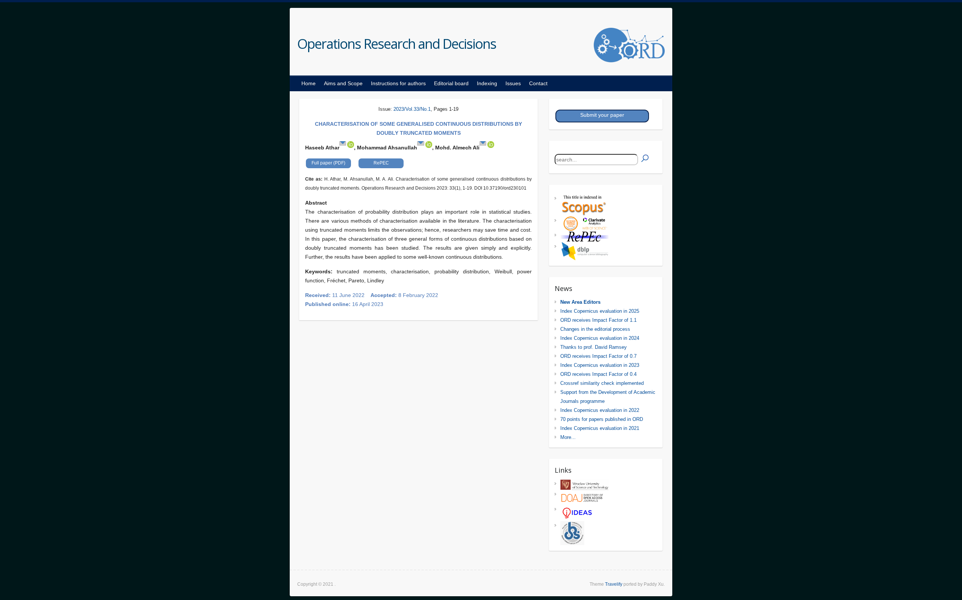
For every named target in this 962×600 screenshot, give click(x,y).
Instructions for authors (398, 83)
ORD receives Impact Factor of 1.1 (598, 320)
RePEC (381, 163)
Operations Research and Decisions (396, 44)
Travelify (613, 584)
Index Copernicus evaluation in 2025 (599, 311)
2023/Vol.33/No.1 (412, 109)
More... (568, 437)
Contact (538, 83)
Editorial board (451, 83)
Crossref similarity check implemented (602, 383)
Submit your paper (602, 115)
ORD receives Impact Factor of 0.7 (598, 356)
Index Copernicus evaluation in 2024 (599, 338)
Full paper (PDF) (328, 163)
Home (308, 83)
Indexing (487, 83)
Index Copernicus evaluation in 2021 (599, 428)
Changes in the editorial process (595, 329)
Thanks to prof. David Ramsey (593, 347)
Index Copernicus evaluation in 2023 (599, 365)
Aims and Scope (343, 83)
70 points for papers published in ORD (601, 419)
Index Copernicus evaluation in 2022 (599, 410)
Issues (513, 83)
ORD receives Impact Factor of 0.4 (598, 374)
